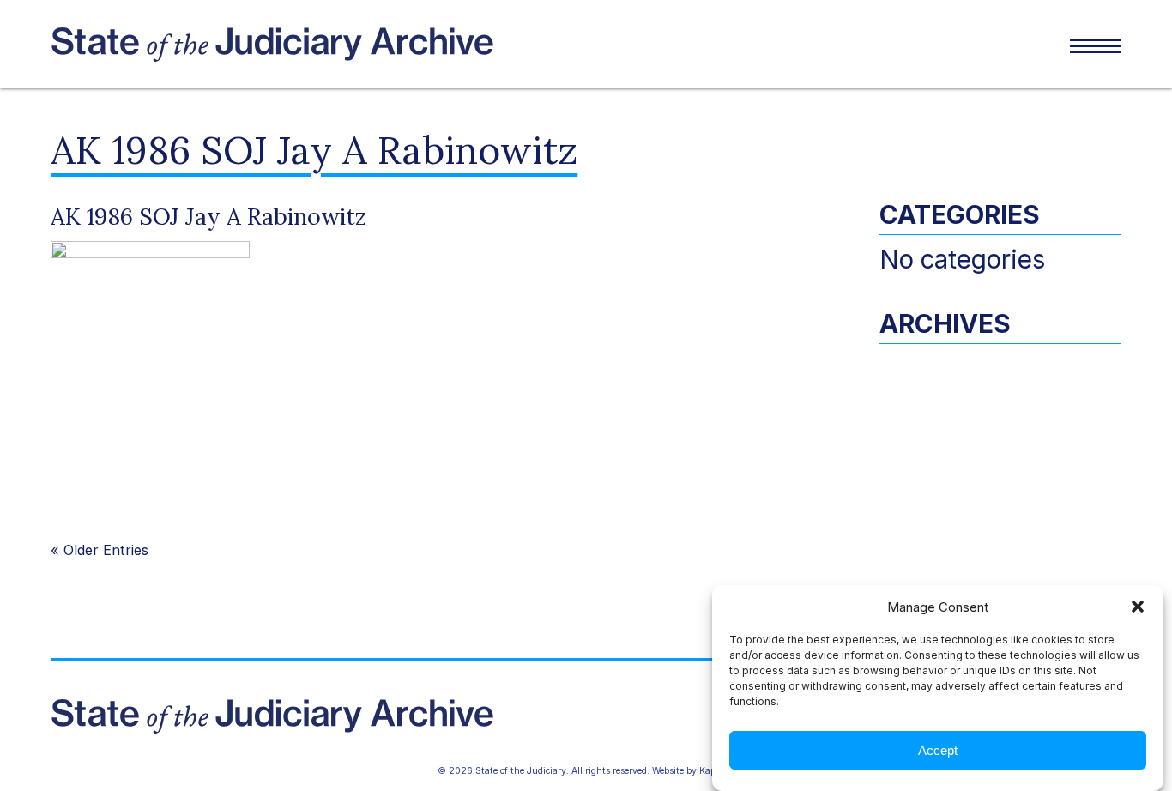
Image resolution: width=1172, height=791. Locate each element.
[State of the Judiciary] (318, 45)
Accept (938, 750)
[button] (1137, 606)
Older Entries (105, 550)
